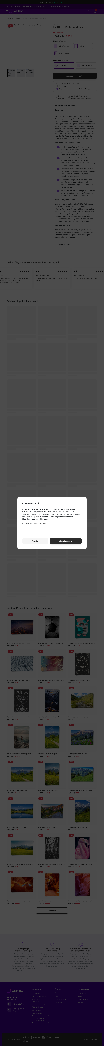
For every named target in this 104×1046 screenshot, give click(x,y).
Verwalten (35, 541)
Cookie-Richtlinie (39, 524)
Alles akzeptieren (65, 541)
